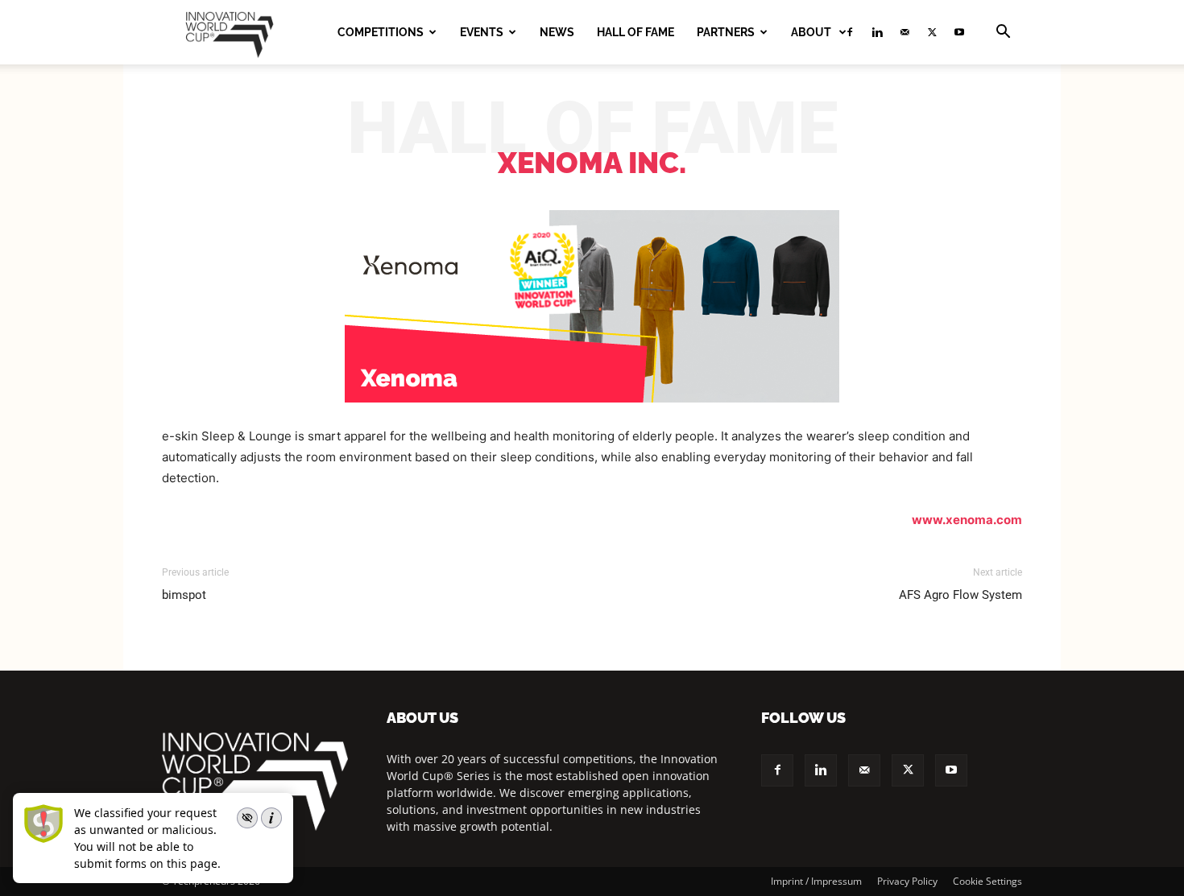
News (557, 32)
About (812, 32)
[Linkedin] (877, 32)
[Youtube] (959, 32)
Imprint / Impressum (816, 881)
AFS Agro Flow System (960, 595)
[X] (932, 32)
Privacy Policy (907, 881)
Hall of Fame (635, 32)
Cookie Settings (987, 881)
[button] (1002, 33)
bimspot (184, 595)
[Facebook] (777, 770)
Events (481, 32)
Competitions (380, 32)
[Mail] (904, 32)
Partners (726, 32)
